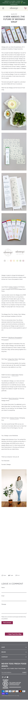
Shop (3, 647)
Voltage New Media (13, 359)
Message (3, 604)
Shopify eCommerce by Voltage (13, 695)
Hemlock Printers (14, 418)
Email (2, 596)
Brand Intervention (13, 398)
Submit (24, 672)
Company (4, 657)
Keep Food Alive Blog (14, 634)
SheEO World (15, 374)
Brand (3, 652)
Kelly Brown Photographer (15, 337)
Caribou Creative (13, 287)
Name (3, 587)
